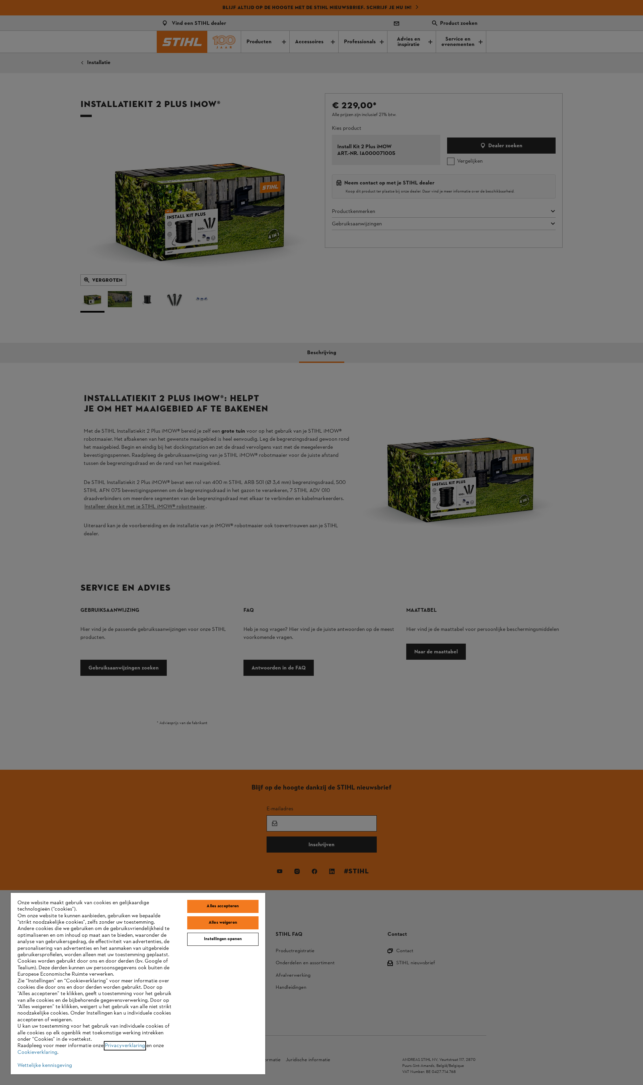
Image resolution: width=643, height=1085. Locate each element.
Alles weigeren (223, 923)
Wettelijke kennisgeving (44, 1065)
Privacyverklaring (125, 1045)
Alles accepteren (223, 906)
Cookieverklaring (37, 1052)
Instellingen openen (223, 939)
